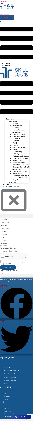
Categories (10, 119)
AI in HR (15, 180)
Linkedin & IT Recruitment (21, 178)
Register (8, 267)
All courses (13, 182)
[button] (16, 43)
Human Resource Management (18, 131)
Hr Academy (13, 121)
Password (3, 243)
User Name (4, 231)
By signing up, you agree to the (14, 263)
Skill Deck (3, 1)
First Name (4, 219)
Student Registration (13, 186)
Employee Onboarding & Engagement (20, 168)
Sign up (7, 65)
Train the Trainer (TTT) (20, 147)
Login (2, 273)
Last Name (3, 225)
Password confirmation (8, 248)
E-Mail (2, 237)
